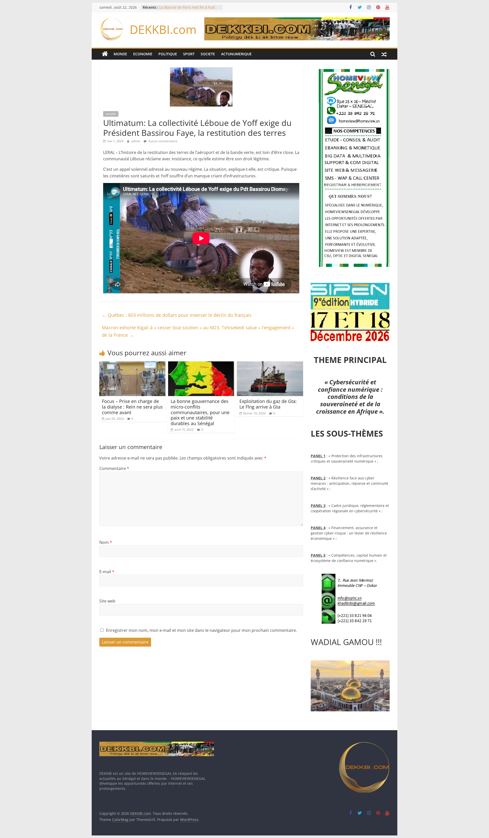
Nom (105, 542)
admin (136, 141)
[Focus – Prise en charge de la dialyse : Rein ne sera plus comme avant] (132, 364)
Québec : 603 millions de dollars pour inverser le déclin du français (177, 315)
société (111, 114)
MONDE (120, 53)
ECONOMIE (142, 53)
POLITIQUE (167, 53)
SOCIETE (208, 53)
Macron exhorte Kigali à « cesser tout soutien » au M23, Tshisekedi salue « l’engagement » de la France (198, 331)
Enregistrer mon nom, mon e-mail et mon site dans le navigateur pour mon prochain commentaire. (201, 630)
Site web (107, 601)
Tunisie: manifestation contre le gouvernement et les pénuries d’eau (186, 7)
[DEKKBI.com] (105, 54)
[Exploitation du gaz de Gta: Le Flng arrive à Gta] (270, 364)
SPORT (189, 53)
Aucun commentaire (162, 141)
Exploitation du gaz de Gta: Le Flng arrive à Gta (268, 404)
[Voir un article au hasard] (384, 54)
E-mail (106, 571)
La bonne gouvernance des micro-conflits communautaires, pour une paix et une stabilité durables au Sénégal (200, 412)
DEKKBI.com (163, 29)
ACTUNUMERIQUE (236, 53)
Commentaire (114, 468)
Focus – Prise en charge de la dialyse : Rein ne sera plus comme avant (132, 406)
